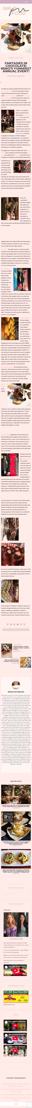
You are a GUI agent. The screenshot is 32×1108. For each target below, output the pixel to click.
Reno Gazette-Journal (6, 91)
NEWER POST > (15, 658)
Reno (21, 57)
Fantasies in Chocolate (10, 95)
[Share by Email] (17, 625)
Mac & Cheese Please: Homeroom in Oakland (11, 660)
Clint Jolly (17, 155)
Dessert (11, 57)
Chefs (4, 629)
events (17, 629)
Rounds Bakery (5, 268)
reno (27, 629)
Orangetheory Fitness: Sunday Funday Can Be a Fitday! (21, 648)
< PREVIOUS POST (17, 644)
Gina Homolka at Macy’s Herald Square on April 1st (16, 1094)
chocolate (10, 629)
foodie (22, 629)
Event (17, 57)
